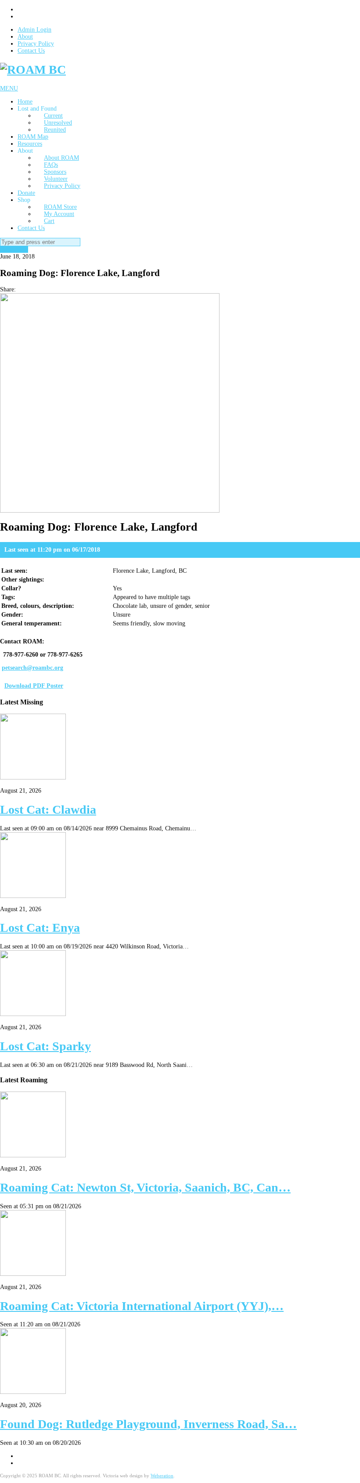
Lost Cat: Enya (40, 927)
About (25, 36)
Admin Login (34, 29)
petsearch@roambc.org (32, 667)
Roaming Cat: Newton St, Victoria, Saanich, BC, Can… (145, 1187)
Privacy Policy (36, 43)
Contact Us (31, 50)
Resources (30, 143)
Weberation (162, 1475)
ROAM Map (33, 136)
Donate (26, 193)
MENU (9, 88)
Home (25, 101)
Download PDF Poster (33, 685)
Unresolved (14, 249)
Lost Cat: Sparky (45, 1046)
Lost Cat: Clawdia (48, 809)
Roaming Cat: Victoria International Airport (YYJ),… (142, 1306)
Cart (49, 221)
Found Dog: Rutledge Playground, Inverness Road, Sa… (148, 1424)
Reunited (55, 129)
